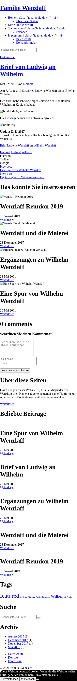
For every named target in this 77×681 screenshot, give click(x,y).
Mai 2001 (14, 647)
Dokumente (7, 57)
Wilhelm (27, 152)
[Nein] (37, 679)
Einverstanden (10, 678)
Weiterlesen (7, 219)
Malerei (31, 597)
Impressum (15, 661)
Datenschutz (23, 39)
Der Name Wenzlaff (20, 24)
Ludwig (16, 152)
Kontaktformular (26, 42)
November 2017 (18, 643)
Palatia (38, 597)
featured (5, 152)
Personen (21, 32)
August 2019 (16, 636)
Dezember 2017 (18, 640)
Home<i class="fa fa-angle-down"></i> (33, 17)
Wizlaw (70, 597)
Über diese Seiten (27, 21)
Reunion (46, 597)
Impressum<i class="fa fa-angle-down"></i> (36, 35)
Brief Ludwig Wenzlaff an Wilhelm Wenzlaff (28, 145)
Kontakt (13, 657)
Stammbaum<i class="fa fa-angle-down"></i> (37, 28)
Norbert (28, 84)
